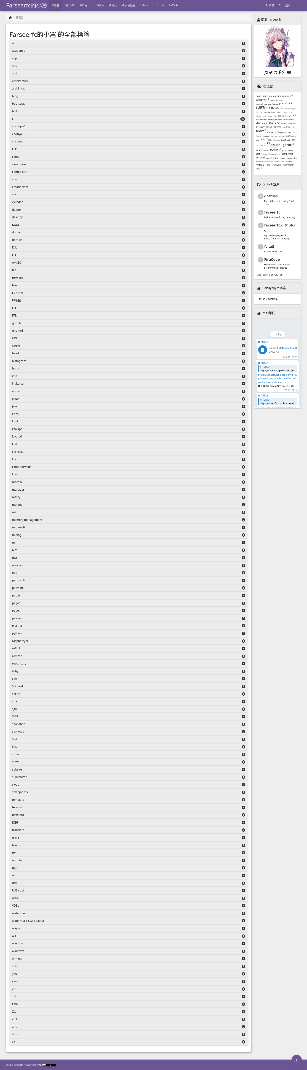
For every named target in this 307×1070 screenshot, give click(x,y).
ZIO (14, 1019)
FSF (14, 308)
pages (16, 603)
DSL (14, 247)
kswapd (17, 429)
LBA (14, 444)
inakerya (18, 383)
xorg (15, 966)
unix (15, 875)
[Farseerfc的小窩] (10, 17)
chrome (17, 141)
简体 (101, 5)
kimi (15, 421)
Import (146, 5)
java (14, 406)
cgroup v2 (19, 126)
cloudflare (19, 164)
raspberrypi (20, 641)
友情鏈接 (129, 5)
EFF (14, 255)
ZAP (14, 989)
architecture (20, 81)
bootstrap (19, 104)
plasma (17, 626)
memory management (27, 520)
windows (18, 951)
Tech (175, 5)
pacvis (16, 595)
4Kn (14, 43)
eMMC (16, 262)
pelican (17, 618)
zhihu (16, 1004)
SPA (14, 739)
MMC (15, 550)
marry (16, 497)
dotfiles (17, 240)
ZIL (14, 1012)
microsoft (18, 527)
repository (19, 663)
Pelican (32, 1064)
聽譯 (15, 822)
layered (17, 436)
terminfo (18, 815)
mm (14, 542)
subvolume (19, 777)
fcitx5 (269, 246)
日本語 (70, 5)
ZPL (14, 1027)
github (16, 323)
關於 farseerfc (271, 19)
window (17, 943)
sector (16, 694)
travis (16, 837)
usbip (16, 898)
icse (14, 376)
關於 (114, 5)
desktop (17, 217)
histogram (19, 361)
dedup (16, 210)
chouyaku (18, 134)
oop (14, 573)
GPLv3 (16, 346)
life (14, 459)
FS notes (17, 293)
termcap (17, 807)
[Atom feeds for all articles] (280, 5)
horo (15, 368)
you (14, 974)
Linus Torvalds (21, 467)
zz (13, 1042)
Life (161, 5)
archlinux (18, 88)
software (18, 732)
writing (17, 958)
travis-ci (17, 845)
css (14, 194)
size (14, 701)
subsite (17, 769)
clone (15, 157)
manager (18, 489)
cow (15, 179)
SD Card (17, 686)
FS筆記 (16, 300)
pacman (17, 588)
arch (15, 73)
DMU (15, 225)
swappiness (20, 792)
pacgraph (18, 580)
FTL (14, 315)
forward (17, 278)
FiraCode (272, 259)
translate (18, 830)
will (14, 936)
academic (18, 51)
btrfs (15, 111)
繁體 (56, 5)
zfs (14, 996)
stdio (15, 754)
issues (16, 391)
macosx (17, 482)
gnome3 (17, 331)
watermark (19, 913)
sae (14, 678)
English (86, 5)
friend (16, 285)
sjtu (14, 709)
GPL (14, 338)
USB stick (18, 890)
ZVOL (15, 1034)
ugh (14, 868)
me (14, 512)
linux (15, 474)
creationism (20, 187)
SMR (15, 716)
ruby (15, 671)
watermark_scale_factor (28, 921)
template (18, 800)
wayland (17, 928)
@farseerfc (263, 274)
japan (16, 399)
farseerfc (272, 212)
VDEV (15, 905)
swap (15, 785)
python (17, 633)
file (14, 270)
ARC (14, 66)
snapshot (18, 724)
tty (14, 853)
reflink (16, 648)
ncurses (17, 565)
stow (15, 762)
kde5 (15, 414)
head (15, 353)
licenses (17, 452)
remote (17, 656)
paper (16, 610)
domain (17, 232)
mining (16, 535)
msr (14, 558)
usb (14, 883)
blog (15, 96)
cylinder (17, 202)
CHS (15, 149)
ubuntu (17, 860)
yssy (15, 981)
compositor (20, 172)
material (17, 505)
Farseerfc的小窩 (27, 5)
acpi (15, 58)
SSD (14, 747)
